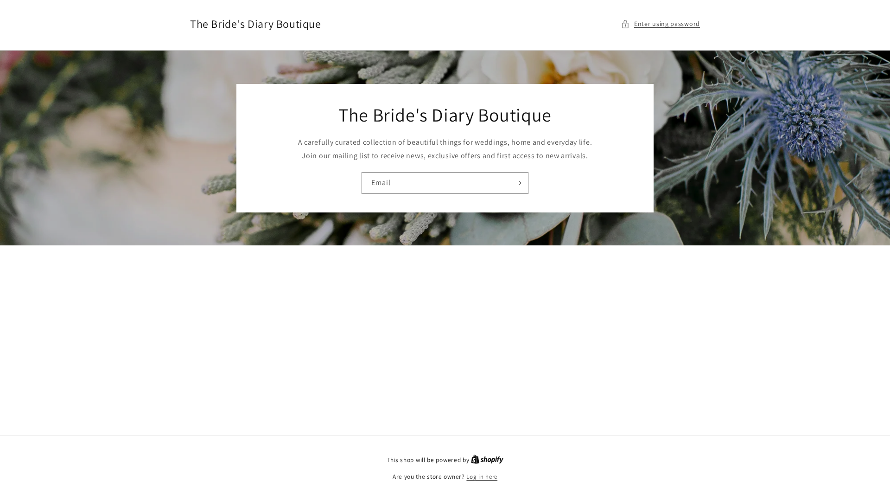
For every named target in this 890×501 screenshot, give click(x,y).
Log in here (481, 477)
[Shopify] (487, 460)
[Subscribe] (518, 183)
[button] (660, 24)
